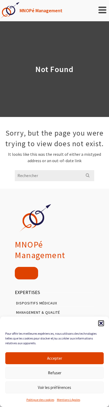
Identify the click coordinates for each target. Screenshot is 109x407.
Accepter (54, 358)
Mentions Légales (68, 400)
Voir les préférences (54, 387)
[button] (101, 323)
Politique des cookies (40, 400)
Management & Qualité (38, 312)
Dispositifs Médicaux (36, 303)
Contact (26, 273)
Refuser (54, 372)
